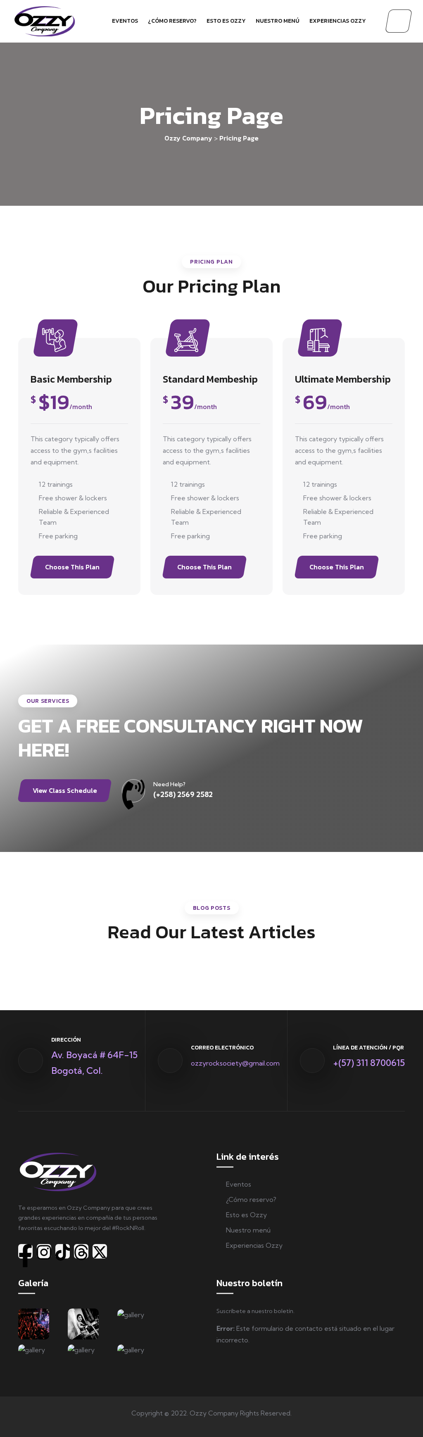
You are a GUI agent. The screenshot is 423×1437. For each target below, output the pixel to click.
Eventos (125, 21)
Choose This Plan (72, 567)
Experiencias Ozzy (337, 21)
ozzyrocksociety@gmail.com (235, 1063)
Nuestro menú (277, 21)
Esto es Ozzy (226, 21)
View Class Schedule (65, 790)
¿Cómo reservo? (172, 21)
